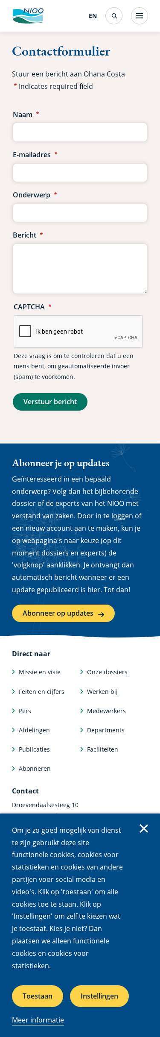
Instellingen (99, 996)
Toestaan (37, 996)
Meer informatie (38, 1020)
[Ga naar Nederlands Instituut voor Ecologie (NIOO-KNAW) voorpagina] (28, 16)
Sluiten (143, 828)
